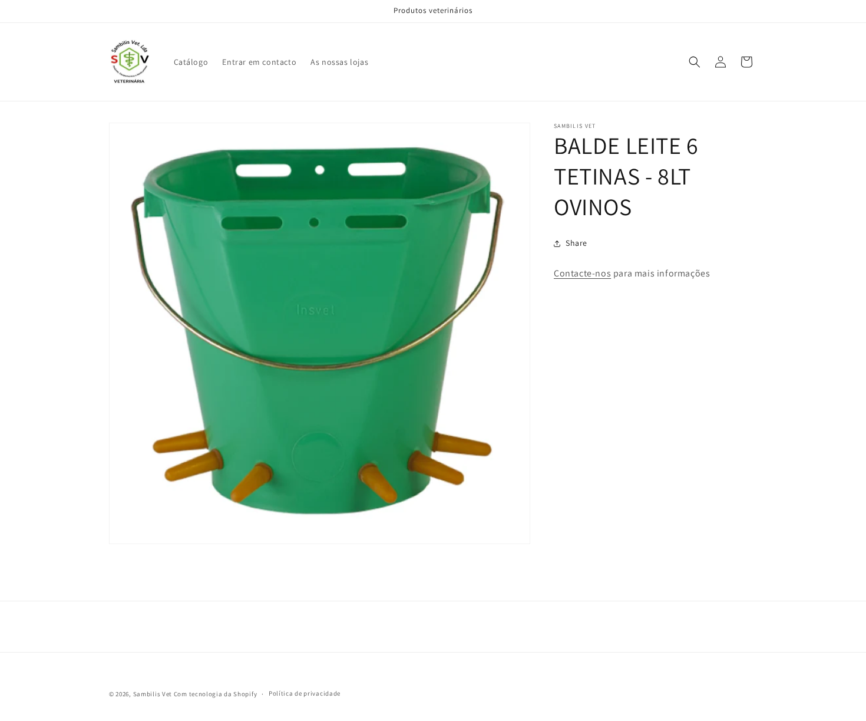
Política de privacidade (305, 693)
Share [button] (576, 243)
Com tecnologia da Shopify (215, 694)
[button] (695, 62)
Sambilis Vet (152, 694)
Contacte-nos (582, 273)
